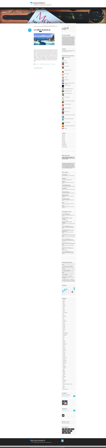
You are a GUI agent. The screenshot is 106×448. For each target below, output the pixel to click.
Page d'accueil (48, 25)
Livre (63, 336)
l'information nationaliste (66, 270)
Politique (64, 355)
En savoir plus (63, 447)
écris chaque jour (65, 312)
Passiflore (71, 157)
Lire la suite (69, 51)
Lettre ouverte (65, 332)
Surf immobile (64, 188)
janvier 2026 (64, 143)
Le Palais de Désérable (65, 192)
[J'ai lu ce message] (105, 447)
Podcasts (64, 352)
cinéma (64, 308)
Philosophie (64, 350)
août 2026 (63, 134)
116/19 (63, 202)
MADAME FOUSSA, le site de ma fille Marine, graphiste (68, 158)
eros (63, 313)
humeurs (64, 327)
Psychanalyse (65, 360)
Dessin (64, 311)
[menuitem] (32, 8)
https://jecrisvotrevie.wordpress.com (69, 44)
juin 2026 (63, 137)
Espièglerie (64, 178)
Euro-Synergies (65, 274)
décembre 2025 (64, 144)
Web (63, 387)
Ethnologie (64, 316)
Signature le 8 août (65, 195)
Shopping (64, 376)
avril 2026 (63, 139)
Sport (63, 377)
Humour (64, 328)
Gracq (64, 322)
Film (63, 318)
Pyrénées (64, 361)
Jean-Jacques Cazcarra (65, 221)
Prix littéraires (65, 357)
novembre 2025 (64, 145)
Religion (64, 365)
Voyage (64, 386)
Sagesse (64, 371)
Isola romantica (64, 174)
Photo (64, 351)
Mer (63, 338)
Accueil (31, 8)
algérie (64, 301)
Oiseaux (64, 345)
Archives (37, 8)
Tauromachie (64, 380)
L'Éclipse (63, 181)
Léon (63, 214)
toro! (63, 382)
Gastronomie (64, 321)
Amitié (64, 302)
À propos (43, 8)
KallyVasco (39, 3)
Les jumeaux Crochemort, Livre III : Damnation (68, 280)
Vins (63, 385)
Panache (64, 347)
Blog (63, 307)
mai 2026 (63, 138)
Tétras (63, 205)
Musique (64, 341)
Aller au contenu (2, 0)
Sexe (63, 375)
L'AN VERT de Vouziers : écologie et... (68, 266)
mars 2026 (63, 140)
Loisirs (64, 337)
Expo (63, 317)
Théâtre (64, 381)
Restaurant (64, 367)
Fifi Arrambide (53, 25)
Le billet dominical (42, 30)
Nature (64, 342)
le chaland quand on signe (66, 185)
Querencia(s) (64, 362)
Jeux (63, 331)
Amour (64, 303)
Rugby (64, 370)
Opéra (64, 346)
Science (64, 372)
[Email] (63, 415)
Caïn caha (44, 25)
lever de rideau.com (65, 333)
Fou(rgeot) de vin (66, 157)
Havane (64, 323)
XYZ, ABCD (63, 268)
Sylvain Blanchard (65, 243)
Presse (64, 356)
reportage (64, 366)
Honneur (64, 326)
